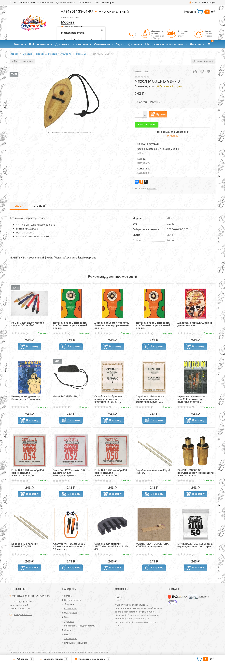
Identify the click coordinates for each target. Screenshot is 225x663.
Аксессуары (70, 638)
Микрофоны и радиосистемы (164, 44)
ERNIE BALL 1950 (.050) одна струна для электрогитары (195, 545)
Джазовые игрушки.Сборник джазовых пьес (195, 324)
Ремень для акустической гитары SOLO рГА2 (27, 324)
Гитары (18, 44)
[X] (146, 182)
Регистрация (208, 2)
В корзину (32, 346)
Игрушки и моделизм (75, 642)
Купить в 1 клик (146, 124)
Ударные (134, 44)
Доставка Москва (65, 2)
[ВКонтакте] (137, 182)
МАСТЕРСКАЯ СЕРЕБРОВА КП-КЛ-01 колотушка (152, 545)
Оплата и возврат (104, 2)
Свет (66, 634)
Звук (119, 44)
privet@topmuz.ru (23, 614)
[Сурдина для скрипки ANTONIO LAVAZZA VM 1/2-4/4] (112, 524)
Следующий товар (202, 61)
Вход (194, 2)
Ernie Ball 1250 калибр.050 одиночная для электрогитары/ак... (110, 473)
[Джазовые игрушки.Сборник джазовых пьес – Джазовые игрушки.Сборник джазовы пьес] (195, 303)
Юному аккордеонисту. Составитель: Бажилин (25, 398)
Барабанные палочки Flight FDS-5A (153, 471)
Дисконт (195, 44)
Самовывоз (85, 2)
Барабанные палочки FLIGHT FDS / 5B (24, 545)
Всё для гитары (39, 44)
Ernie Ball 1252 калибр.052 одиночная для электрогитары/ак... (69, 473)
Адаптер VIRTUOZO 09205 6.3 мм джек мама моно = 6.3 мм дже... (69, 546)
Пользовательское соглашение (36, 2)
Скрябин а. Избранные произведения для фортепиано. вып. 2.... (150, 399)
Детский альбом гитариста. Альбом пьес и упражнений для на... (70, 325)
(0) (27, 333)
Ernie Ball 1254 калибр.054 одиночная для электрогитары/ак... (27, 473)
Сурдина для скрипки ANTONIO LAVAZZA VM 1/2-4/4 (111, 546)
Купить (161, 114)
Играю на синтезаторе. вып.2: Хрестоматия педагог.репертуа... (191, 399)
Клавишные (80, 44)
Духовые (61, 44)
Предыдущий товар (23, 61)
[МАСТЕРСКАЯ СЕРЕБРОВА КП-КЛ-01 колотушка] (154, 524)
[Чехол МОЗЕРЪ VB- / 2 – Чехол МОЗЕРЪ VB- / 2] (71, 377)
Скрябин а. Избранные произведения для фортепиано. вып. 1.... (108, 399)
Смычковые (102, 44)
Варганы (151, 188)
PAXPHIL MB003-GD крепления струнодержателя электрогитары (195, 473)
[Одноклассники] (141, 182)
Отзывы (40, 205)
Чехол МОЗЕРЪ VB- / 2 (67, 396)
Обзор (18, 205)
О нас (12, 2)
